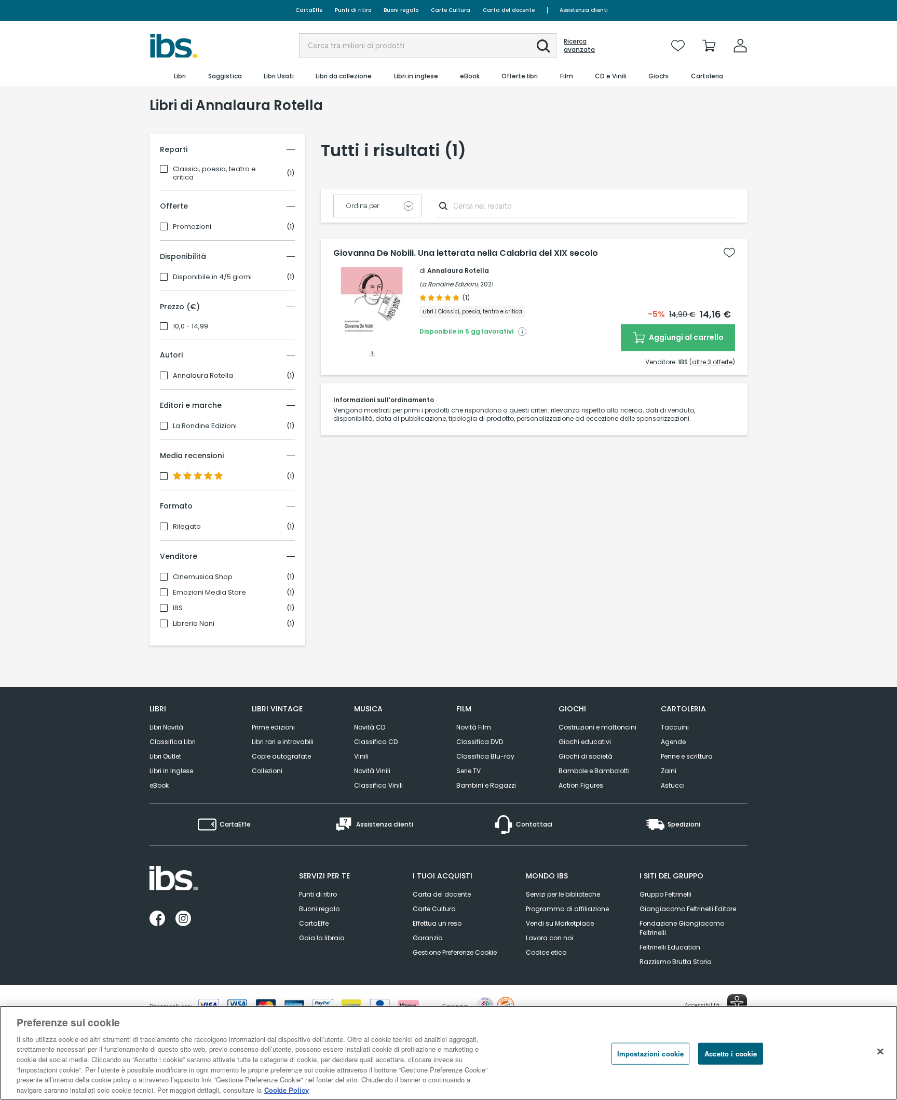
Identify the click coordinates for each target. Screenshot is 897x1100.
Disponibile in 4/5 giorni (212, 277)
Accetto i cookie (730, 1053)
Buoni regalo (401, 10)
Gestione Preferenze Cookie (455, 952)
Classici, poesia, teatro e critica (214, 173)
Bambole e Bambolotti (594, 770)
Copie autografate (281, 756)
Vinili (361, 756)
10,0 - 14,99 (190, 326)
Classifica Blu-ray (485, 756)
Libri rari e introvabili (283, 741)
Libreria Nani (193, 624)
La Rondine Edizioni (205, 426)
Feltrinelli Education (670, 947)
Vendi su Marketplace (560, 923)
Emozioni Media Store (209, 592)
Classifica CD (376, 741)
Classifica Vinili (378, 785)
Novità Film (473, 727)
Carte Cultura (450, 10)
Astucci (673, 785)
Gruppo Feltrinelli (665, 894)
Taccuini (675, 727)
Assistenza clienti (584, 10)
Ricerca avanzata (579, 45)
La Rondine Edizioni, (449, 284)
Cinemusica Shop (203, 577)
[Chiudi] (880, 1051)
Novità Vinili (372, 770)
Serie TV (468, 770)
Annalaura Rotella (203, 376)
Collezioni (267, 770)
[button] (543, 46)
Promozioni (192, 227)
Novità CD (369, 727)
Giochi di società (586, 756)
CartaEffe (308, 10)
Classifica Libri (173, 741)
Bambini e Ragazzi (486, 785)
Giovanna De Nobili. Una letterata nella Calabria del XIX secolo (465, 253)
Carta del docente (509, 10)
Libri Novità (166, 727)
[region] (448, 1053)
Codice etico (546, 952)
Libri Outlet (165, 756)
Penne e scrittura (687, 756)
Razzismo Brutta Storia (676, 961)
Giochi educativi (585, 741)
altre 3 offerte (712, 362)
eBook (159, 785)
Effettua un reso (437, 923)
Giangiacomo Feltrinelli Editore (688, 908)
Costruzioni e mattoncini (597, 727)
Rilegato (187, 526)
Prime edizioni (273, 727)
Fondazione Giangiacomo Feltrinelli (682, 928)
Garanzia (428, 937)
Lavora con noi (549, 937)
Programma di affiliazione (567, 908)
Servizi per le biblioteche (563, 894)
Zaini (668, 770)
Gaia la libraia (322, 937)
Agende (673, 741)
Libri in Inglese (171, 770)
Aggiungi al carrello (685, 337)
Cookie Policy (286, 1089)
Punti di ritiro (353, 10)
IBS (178, 608)
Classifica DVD (479, 741)
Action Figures (581, 785)
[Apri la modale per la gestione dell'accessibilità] (737, 1004)
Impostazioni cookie (650, 1053)
